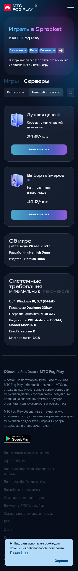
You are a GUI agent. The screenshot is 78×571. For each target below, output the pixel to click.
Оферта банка (14, 461)
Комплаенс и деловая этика (24, 498)
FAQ (7, 522)
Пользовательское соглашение (26, 453)
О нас (8, 530)
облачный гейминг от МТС (43, 385)
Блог (7, 538)
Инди (33, 50)
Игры (11, 81)
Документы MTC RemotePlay (24, 505)
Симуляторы (18, 50)
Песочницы (47, 50)
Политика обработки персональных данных (29, 471)
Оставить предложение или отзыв (29, 513)
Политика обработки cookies (24, 482)
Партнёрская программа (22, 490)
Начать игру (39, 149)
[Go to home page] (33, 7)
